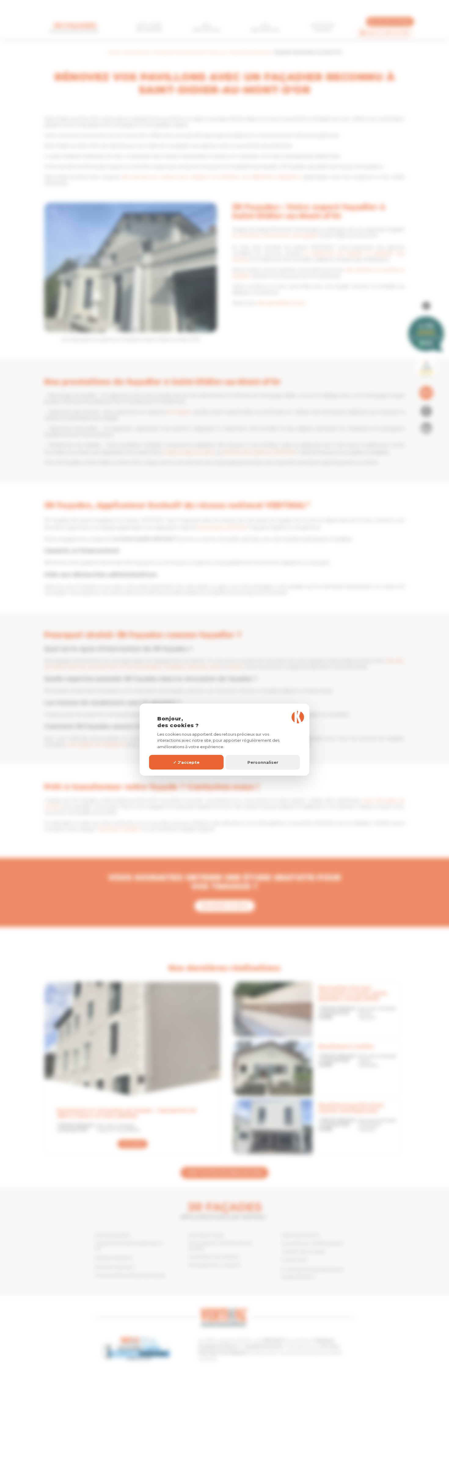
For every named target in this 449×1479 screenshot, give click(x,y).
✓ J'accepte (186, 762)
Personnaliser (262, 762)
